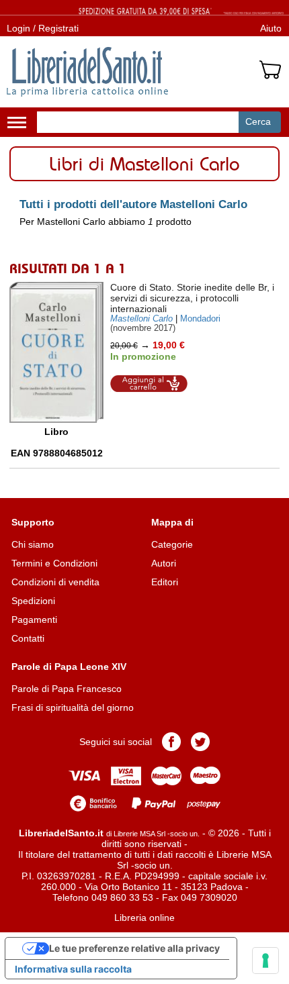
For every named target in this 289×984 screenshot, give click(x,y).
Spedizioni (33, 600)
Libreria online (144, 917)
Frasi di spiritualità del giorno (72, 707)
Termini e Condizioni (54, 563)
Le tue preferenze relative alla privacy (134, 948)
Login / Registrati (43, 28)
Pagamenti (34, 619)
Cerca (258, 121)
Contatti (27, 638)
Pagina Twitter (200, 741)
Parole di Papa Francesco (66, 688)
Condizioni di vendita (55, 582)
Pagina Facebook (171, 741)
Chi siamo (32, 544)
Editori (164, 582)
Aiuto (271, 28)
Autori (163, 563)
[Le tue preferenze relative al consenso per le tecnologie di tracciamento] (265, 960)
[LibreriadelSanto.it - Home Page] (87, 72)
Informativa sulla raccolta (73, 969)
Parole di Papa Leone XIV (68, 666)
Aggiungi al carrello (149, 383)
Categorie (172, 544)
